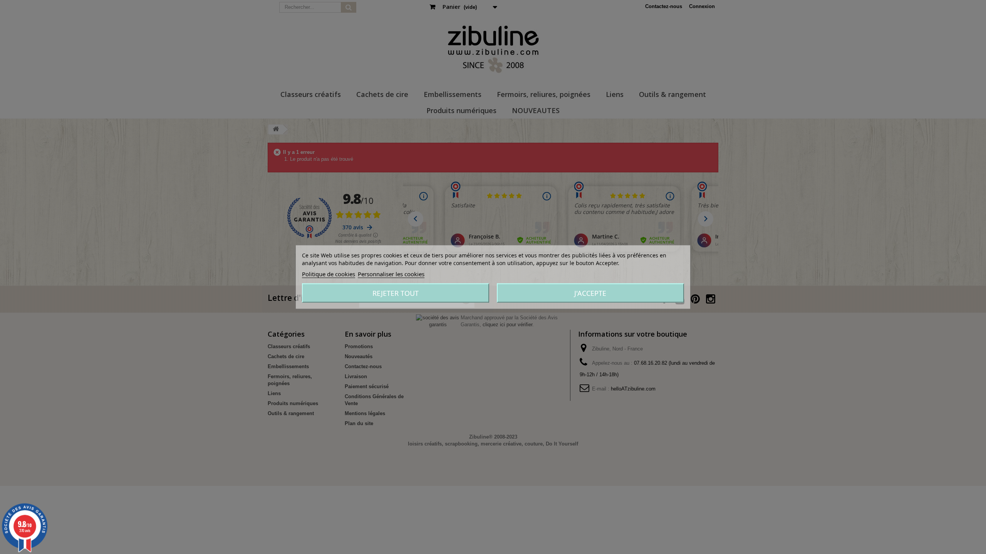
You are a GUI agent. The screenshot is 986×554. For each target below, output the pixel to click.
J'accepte (590, 293)
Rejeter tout (395, 293)
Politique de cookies (328, 274)
